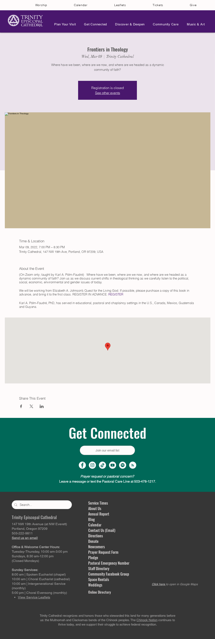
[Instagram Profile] (92, 465)
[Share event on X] (31, 406)
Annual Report (98, 514)
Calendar (94, 524)
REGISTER (115, 294)
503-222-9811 (22, 533)
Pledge (93, 557)
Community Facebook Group (108, 574)
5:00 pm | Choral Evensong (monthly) (39, 593)
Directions (95, 535)
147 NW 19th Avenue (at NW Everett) (39, 524)
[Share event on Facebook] (21, 406)
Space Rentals (98, 579)
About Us (94, 508)
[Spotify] (122, 465)
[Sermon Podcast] (132, 465)
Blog (91, 519)
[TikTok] (102, 465)
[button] (64, 24)
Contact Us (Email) (101, 530)
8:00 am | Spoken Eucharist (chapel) (39, 574)
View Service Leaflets (34, 597)
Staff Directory (98, 568)
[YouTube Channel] (112, 465)
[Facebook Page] (82, 465)
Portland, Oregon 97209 (29, 529)
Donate (93, 541)
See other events (107, 93)
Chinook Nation (146, 620)
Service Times (98, 503)
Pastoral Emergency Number (108, 563)
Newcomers (96, 546)
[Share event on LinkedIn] (42, 406)
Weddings (95, 585)
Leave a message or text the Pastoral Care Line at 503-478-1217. (107, 481)
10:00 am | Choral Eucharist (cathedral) (41, 579)
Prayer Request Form (103, 552)
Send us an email (25, 538)
